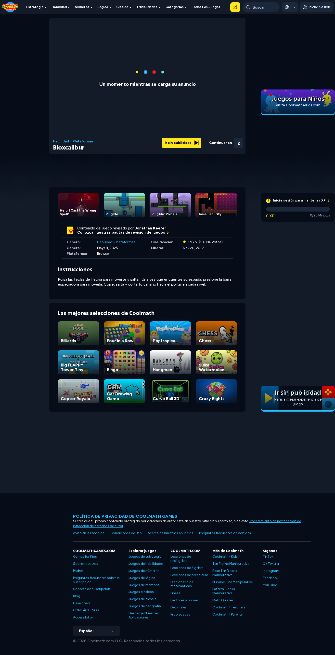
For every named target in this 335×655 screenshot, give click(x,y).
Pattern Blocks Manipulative (223, 591)
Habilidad (59, 7)
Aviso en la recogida (88, 533)
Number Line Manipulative (232, 582)
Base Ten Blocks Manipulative (224, 573)
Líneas (175, 593)
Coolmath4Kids (225, 556)
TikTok (268, 556)
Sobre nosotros (85, 564)
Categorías (175, 7)
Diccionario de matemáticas (181, 584)
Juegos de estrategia (145, 556)
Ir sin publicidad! (179, 143)
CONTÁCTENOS (86, 610)
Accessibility (83, 617)
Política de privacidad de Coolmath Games (125, 516)
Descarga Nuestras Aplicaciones (144, 615)
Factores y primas (184, 600)
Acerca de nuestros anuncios (170, 533)
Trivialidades (146, 7)
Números (82, 7)
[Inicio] (10, 6)
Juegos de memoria (144, 585)
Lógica (102, 7)
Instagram (271, 571)
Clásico (122, 7)
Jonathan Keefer (150, 228)
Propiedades (180, 614)
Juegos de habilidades (146, 564)
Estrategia (34, 7)
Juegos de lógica (142, 578)
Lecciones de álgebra (187, 568)
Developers (81, 603)
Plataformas (83, 141)
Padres (78, 571)
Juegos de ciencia (142, 599)
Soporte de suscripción (91, 589)
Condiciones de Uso (126, 533)
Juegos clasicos (141, 592)
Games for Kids (85, 556)
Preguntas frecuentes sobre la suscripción (96, 580)
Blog (76, 596)
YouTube (270, 585)
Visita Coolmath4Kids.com (298, 105)
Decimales (178, 607)
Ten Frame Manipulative (230, 564)
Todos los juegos (206, 7)
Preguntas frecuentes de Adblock (225, 533)
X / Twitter (271, 564)
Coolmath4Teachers (228, 607)
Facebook (271, 578)
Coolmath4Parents (227, 614)
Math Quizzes (222, 600)
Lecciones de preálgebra (180, 558)
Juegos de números (144, 571)
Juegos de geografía (145, 606)
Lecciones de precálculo (189, 575)
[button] (235, 7)
